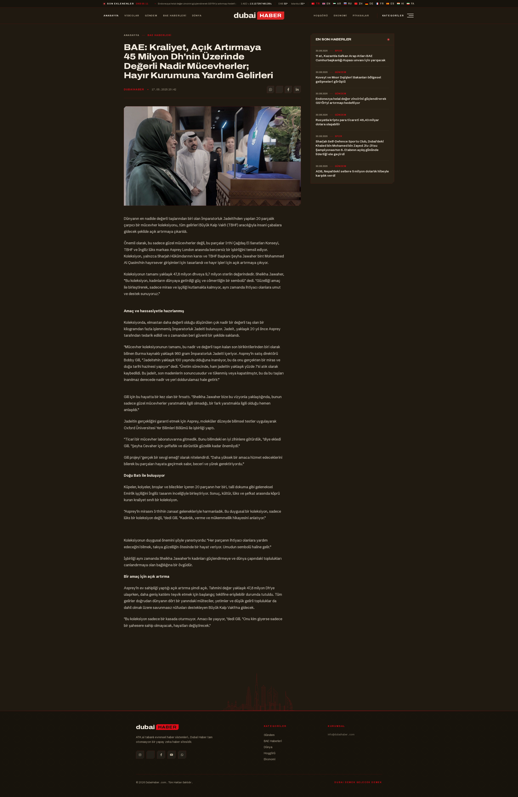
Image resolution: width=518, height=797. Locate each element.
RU (350, 3)
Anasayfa (131, 35)
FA (412, 3)
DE (371, 3)
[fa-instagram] (140, 755)
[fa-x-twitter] (150, 755)
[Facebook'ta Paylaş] (288, 89)
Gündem (269, 735)
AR (339, 3)
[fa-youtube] (172, 755)
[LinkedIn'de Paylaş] (297, 89)
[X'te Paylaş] (279, 89)
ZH (361, 3)
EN (328, 3)
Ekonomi (269, 759)
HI (402, 3)
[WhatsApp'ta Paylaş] (270, 89)
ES (392, 3)
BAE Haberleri (159, 35)
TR (318, 3)
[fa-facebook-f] (161, 755)
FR (382, 3)
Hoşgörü (269, 753)
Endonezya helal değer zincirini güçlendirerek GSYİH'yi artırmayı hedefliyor (155, 3)
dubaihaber (134, 89)
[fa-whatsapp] (182, 755)
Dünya (268, 747)
